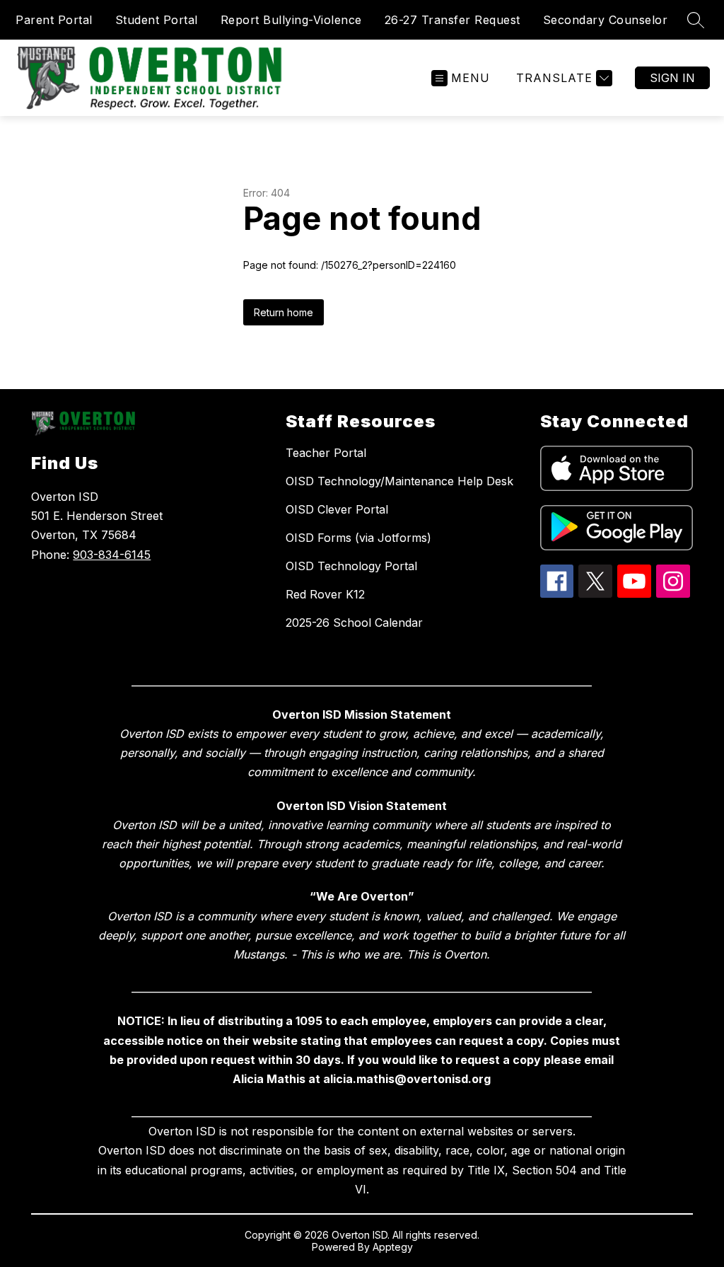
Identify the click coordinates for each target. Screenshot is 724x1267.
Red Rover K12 (325, 594)
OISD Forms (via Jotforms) (358, 538)
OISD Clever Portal (337, 509)
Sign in (672, 78)
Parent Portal (54, 20)
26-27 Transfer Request (452, 20)
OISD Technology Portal (351, 566)
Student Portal (156, 20)
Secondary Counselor (605, 20)
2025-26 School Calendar (354, 622)
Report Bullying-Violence (291, 20)
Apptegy (393, 1247)
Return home (283, 312)
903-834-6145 (112, 555)
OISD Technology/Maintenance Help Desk (399, 481)
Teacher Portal (326, 453)
